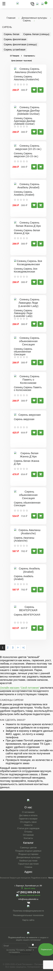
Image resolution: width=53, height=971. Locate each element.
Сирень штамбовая (14, 49)
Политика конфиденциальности (28, 911)
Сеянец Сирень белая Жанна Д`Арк (27, 232)
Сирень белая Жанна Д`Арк (26, 462)
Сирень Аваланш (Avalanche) (24, 539)
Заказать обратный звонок (29, 895)
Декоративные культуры (34, 18)
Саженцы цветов (28, 847)
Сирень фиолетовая (15, 39)
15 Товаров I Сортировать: (22, 56)
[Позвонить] (32, 3)
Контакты (28, 838)
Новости (28, 825)
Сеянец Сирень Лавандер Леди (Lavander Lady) (23, 313)
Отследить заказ (28, 822)
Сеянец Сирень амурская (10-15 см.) (26, 155)
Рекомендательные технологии (28, 915)
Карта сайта (28, 920)
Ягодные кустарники (28, 854)
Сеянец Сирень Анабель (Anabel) (24, 193)
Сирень (27, 20)
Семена (28, 867)
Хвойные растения (28, 860)
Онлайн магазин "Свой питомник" (20, 687)
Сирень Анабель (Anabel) (23, 578)
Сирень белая (11, 34)
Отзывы (28, 831)
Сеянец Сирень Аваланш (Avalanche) (26, 78)
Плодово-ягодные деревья (28, 851)
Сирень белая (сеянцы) (36, 34)
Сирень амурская (24, 419)
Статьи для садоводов (28, 828)
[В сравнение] (34, 90)
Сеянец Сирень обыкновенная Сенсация (23, 351)
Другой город (29, 888)
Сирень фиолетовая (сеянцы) (20, 44)
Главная (11, 18)
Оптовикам (28, 835)
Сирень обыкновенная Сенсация (27, 504)
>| (23, 647)
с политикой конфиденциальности (21, 953)
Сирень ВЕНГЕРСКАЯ (27, 614)
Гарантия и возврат (28, 818)
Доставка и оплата (28, 815)
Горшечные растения (28, 864)
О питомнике (28, 812)
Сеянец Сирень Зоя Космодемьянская (25, 270)
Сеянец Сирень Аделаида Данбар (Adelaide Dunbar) (24, 121)
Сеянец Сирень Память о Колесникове (28, 389)
